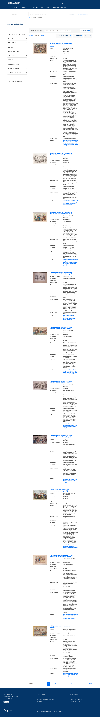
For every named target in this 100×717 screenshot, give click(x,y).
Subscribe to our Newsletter (45, 699)
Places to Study (89, 3)
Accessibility (74, 694)
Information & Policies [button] (60, 7)
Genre (10, 47)
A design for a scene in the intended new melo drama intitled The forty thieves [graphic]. (61, 556)
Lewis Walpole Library (67, 200)
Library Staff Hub (75, 701)
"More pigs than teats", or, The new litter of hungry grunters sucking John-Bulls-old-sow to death (61, 45)
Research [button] (14, 7)
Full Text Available (15, 81)
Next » (43, 35)
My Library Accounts (43, 697)
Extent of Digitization (16, 34)
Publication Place (14, 73)
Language (11, 55)
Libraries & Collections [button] (40, 7)
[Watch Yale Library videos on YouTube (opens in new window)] (8, 702)
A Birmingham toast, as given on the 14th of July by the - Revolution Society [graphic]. (61, 328)
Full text (40, 17)
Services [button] (24, 7)
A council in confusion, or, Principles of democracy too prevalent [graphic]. (59, 490)
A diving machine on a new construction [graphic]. (60, 626)
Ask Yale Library (70, 3)
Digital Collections (15, 24)
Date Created (13, 77)
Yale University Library (13, 3)
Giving (72, 697)
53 (68, 683)
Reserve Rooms (79, 3)
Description (33, 17)
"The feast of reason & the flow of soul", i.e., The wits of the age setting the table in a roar (61, 154)
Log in (62, 3)
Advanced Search (83, 14)
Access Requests (55, 3)
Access (10, 38)
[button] (71, 14)
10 (77, 35)
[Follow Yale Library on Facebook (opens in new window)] (4, 702)
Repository (12, 43)
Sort (63, 35)
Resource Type (13, 51)
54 (71, 683)
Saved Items (46, 3)
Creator (11, 60)
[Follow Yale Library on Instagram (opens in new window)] (6, 702)
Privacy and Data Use (76, 699)
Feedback (39, 701)
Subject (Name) (13, 68)
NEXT (91, 683)
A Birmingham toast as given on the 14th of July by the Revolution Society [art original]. (61, 273)
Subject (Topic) (13, 64)
